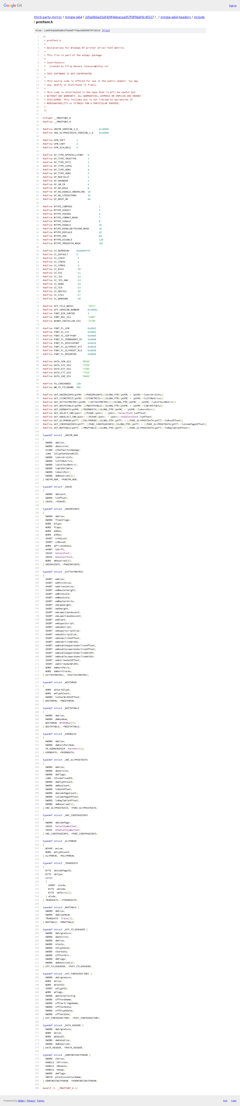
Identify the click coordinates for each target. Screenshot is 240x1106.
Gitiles (21, 1100)
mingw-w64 (73, 17)
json (233, 1100)
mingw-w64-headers (175, 17)
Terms (40, 1100)
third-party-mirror (48, 17)
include (199, 17)
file (106, 30)
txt (225, 1100)
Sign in (232, 5)
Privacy (31, 1100)
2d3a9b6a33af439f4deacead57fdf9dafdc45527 (119, 17)
